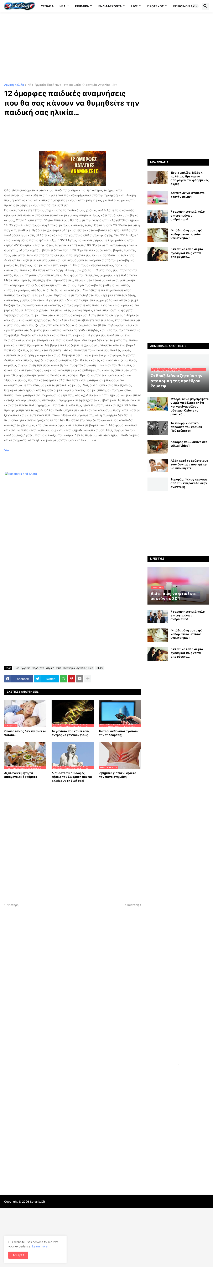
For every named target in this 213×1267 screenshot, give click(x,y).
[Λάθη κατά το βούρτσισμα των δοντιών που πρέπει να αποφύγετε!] (157, 465)
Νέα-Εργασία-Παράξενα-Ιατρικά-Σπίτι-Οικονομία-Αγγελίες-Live (72, 84)
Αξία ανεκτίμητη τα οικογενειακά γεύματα (20, 774)
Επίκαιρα (82, 6)
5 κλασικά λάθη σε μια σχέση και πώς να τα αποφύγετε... (187, 252)
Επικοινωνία (183, 6)
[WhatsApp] (63, 678)
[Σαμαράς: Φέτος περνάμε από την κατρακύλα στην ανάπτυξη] (157, 484)
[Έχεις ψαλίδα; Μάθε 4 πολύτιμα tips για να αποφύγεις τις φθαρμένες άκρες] (157, 177)
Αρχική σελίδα (14, 84)
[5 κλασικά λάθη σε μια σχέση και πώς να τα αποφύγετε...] (157, 254)
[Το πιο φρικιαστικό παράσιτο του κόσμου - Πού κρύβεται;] (157, 428)
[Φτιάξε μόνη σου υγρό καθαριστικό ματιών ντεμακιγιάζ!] (157, 235)
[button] (195, 6)
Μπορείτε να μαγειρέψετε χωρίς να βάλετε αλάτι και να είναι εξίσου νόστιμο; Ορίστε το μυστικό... (190, 406)
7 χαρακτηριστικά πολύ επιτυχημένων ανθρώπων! (188, 215)
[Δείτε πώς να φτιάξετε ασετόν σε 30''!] (157, 198)
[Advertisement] (106, 48)
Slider (100, 668)
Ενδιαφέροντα (110, 6)
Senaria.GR (37, 1201)
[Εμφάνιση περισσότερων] (87, 678)
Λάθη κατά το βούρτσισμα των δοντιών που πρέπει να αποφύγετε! (189, 464)
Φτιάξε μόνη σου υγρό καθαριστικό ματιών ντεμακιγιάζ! (187, 233)
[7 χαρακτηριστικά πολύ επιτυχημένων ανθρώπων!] (157, 216)
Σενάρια (47, 6)
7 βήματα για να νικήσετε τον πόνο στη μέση (117, 774)
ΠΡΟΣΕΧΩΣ (155, 6)
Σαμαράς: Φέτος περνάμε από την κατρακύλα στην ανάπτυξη (189, 483)
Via (6, 450)
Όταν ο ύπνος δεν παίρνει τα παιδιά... (25, 733)
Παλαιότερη (131, 905)
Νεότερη (12, 905)
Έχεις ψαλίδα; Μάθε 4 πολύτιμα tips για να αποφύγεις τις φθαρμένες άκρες (190, 178)
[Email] (79, 678)
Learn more (39, 1246)
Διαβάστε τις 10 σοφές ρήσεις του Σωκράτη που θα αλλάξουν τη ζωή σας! (72, 776)
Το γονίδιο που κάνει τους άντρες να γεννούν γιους (71, 733)
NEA (62, 6)
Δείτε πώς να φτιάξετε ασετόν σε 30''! (187, 194)
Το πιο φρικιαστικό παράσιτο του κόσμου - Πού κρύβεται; (187, 426)
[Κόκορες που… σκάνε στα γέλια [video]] (157, 447)
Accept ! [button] (18, 1255)
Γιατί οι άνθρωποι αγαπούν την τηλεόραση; (119, 733)
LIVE (134, 6)
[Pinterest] (71, 678)
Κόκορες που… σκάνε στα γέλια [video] (189, 443)
